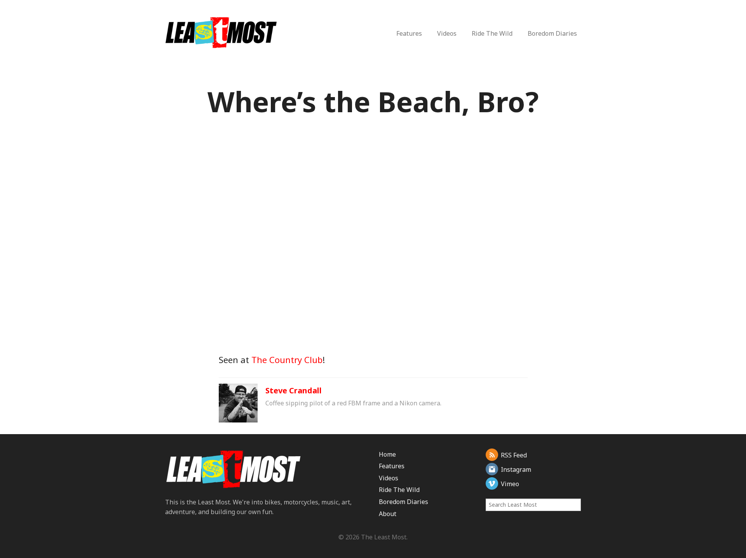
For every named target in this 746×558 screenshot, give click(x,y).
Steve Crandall (293, 390)
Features (409, 33)
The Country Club (286, 359)
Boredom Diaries (552, 33)
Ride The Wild (492, 33)
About (387, 513)
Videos (447, 33)
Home (387, 454)
